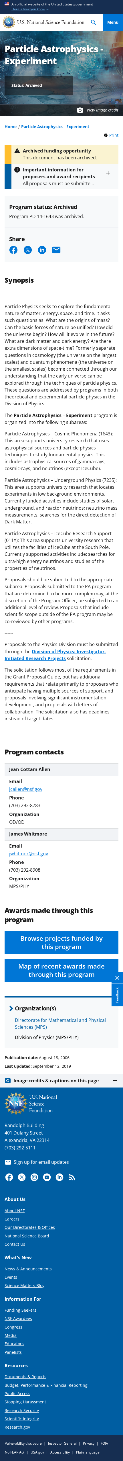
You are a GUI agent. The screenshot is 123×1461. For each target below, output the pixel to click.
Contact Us (15, 1244)
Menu (112, 22)
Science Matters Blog (25, 1285)
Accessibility (60, 1452)
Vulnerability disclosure (23, 1443)
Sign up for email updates (41, 1162)
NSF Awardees (18, 1318)
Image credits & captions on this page (56, 1080)
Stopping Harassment (25, 1402)
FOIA (104, 1443)
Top (113, 1036)
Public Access (17, 1393)
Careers (12, 1219)
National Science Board (27, 1236)
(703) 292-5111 (20, 1148)
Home (11, 126)
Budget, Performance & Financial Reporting (46, 1385)
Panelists (13, 1352)
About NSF (15, 1210)
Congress (13, 1327)
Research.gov (17, 1427)
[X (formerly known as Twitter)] (21, 1177)
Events (11, 1277)
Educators (14, 1343)
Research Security (22, 1410)
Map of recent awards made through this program (61, 970)
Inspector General (62, 1443)
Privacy (88, 1443)
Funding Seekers (20, 1310)
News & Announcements (28, 1269)
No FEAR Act (14, 1452)
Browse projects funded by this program (61, 942)
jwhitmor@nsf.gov (28, 853)
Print (113, 135)
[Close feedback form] (117, 978)
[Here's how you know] (61, 7)
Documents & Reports (25, 1376)
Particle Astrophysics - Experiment (55, 126)
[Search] (93, 22)
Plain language (88, 1452)
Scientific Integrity (22, 1418)
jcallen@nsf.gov (25, 789)
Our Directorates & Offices (30, 1227)
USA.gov (37, 1452)
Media (11, 1335)
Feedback (117, 995)
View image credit (102, 110)
